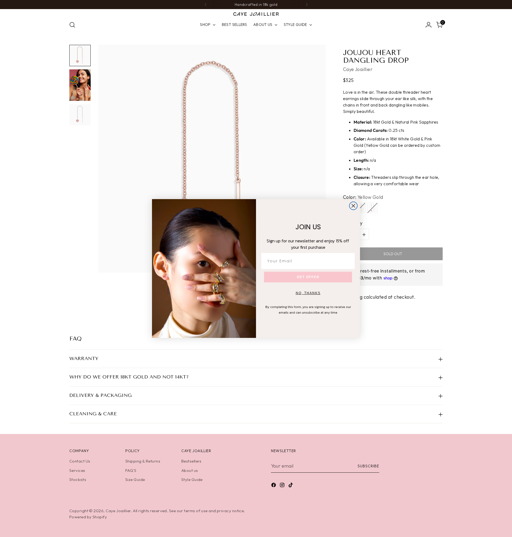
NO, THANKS (308, 293)
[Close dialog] (353, 206)
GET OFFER (308, 277)
